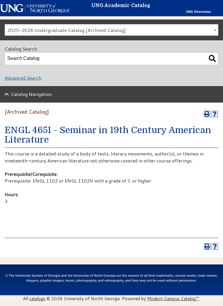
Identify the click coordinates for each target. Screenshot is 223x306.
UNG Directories (198, 11)
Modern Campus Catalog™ (173, 298)
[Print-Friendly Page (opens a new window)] (207, 114)
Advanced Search (23, 77)
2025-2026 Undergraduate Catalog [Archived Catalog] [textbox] (66, 30)
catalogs (37, 298)
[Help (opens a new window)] (214, 114)
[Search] (212, 58)
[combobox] (111, 30)
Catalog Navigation (31, 94)
